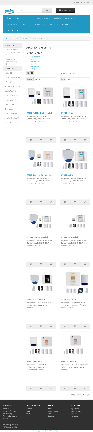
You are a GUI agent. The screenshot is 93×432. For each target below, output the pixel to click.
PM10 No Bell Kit (68, 361)
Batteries (53, 24)
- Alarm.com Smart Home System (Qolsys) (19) (12, 52)
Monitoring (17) (9, 109)
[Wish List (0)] (81, 2)
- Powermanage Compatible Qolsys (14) (11, 61)
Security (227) (9, 45)
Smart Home (11, 24)
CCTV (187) (8, 82)
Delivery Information (10, 411)
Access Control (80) (11, 95)
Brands (50, 409)
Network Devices (40, 24)
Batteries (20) (9, 104)
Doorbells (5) (8, 122)
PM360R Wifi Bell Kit (36, 299)
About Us (6, 409)
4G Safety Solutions (43, 18)
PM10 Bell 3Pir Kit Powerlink (39, 113)
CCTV (29, 18)
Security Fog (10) (10, 91)
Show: (63, 79)
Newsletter (74, 416)
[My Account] (77, 2)
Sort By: (29, 79)
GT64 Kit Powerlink (69, 237)
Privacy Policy (7, 414)
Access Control (69, 18)
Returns (28, 411)
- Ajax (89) (8, 73)
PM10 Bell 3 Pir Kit (35, 361)
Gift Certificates (53, 411)
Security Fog (25, 24)
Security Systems (38, 38)
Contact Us (29, 409)
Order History (76, 411)
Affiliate (51, 414)
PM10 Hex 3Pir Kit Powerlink (40, 175)
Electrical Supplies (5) (11, 118)
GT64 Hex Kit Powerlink (37, 237)
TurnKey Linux (57, 431)
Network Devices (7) (11, 113)
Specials (51, 416)
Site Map (28, 414)
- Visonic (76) (9, 68)
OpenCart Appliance (37, 431)
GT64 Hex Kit (67, 175)
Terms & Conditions (10, 416)
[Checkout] (88, 2)
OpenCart (15, 425)
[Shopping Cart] (85, 2)
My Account (75, 409)
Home (10, 18)
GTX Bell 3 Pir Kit (68, 299)
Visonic (25, 38)
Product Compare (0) (68, 73)
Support (5, 418)
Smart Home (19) (10, 100)
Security (19, 18)
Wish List (74, 414)
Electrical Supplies (13, 30)
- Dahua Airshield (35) (12, 77)
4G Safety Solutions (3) (12, 86)
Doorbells (57, 18)
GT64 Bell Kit (67, 113)
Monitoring (65, 24)
